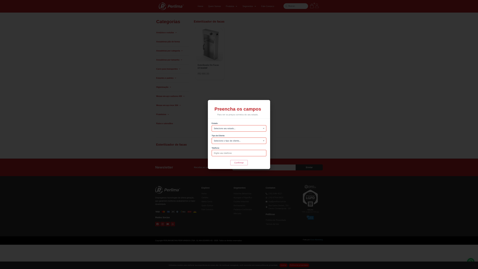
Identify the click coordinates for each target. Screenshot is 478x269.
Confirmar (239, 162)
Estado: (215, 123)
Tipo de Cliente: (218, 135)
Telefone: (215, 148)
